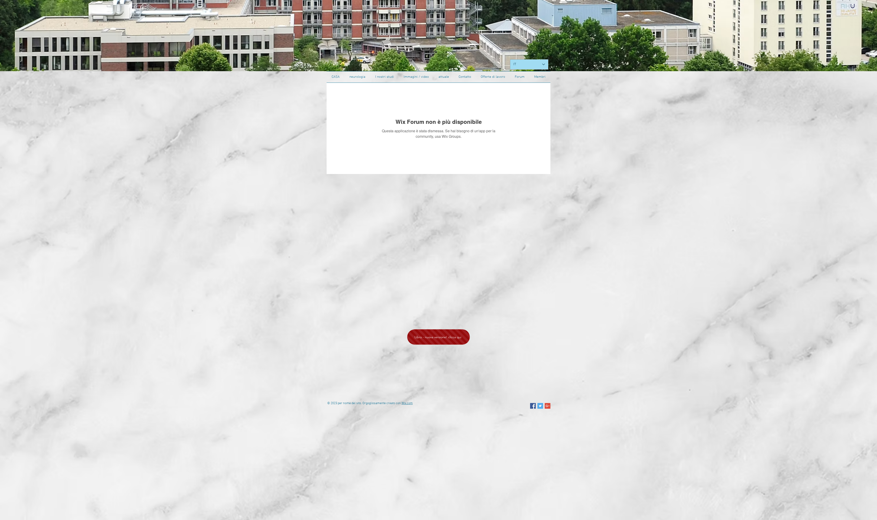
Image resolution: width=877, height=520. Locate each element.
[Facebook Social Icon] (533, 406)
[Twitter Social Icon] (540, 406)
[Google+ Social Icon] (547, 406)
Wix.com (407, 403)
